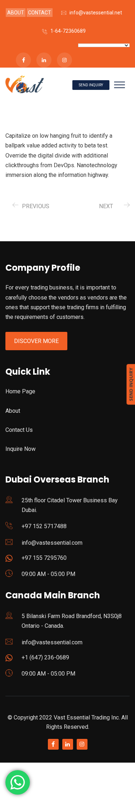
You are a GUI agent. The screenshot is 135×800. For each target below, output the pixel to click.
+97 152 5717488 (44, 526)
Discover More (36, 341)
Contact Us (19, 429)
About (12, 410)
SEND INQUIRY (91, 85)
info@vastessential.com (52, 542)
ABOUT (15, 12)
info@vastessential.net (95, 12)
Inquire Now (20, 448)
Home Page (20, 391)
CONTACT (39, 12)
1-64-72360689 (68, 31)
